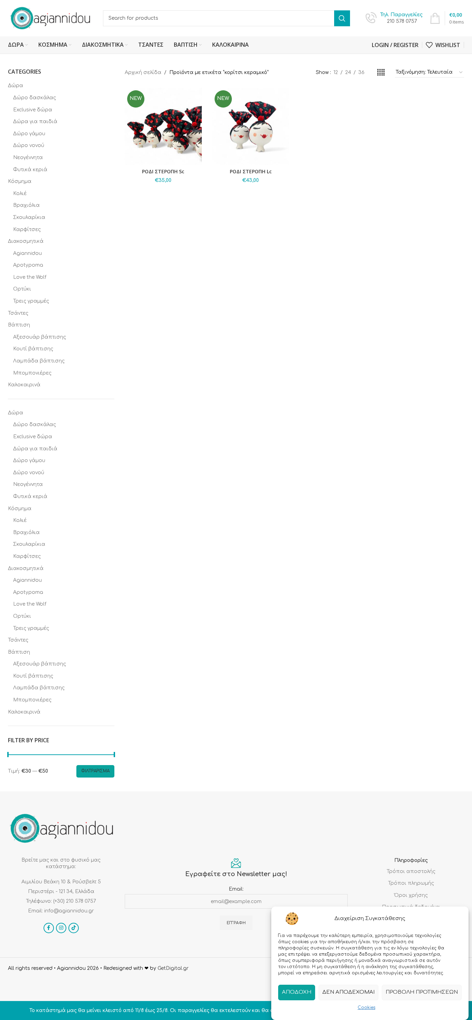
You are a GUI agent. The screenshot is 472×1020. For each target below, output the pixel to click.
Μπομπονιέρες (32, 373)
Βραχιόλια (26, 205)
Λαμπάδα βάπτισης (39, 361)
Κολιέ (20, 193)
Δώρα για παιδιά (35, 121)
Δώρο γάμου (29, 133)
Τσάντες (18, 313)
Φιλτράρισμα (95, 771)
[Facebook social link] (49, 928)
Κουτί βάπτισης (33, 348)
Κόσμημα (19, 181)
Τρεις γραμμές (31, 301)
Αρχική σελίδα (143, 72)
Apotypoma (28, 265)
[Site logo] (50, 17)
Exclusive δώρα (32, 109)
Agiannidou (27, 253)
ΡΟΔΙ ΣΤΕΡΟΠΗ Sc (163, 171)
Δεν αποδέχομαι (348, 992)
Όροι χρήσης (411, 895)
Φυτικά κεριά (30, 169)
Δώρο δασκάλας (34, 97)
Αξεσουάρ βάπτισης (39, 337)
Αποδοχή (296, 992)
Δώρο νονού (28, 145)
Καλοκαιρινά (24, 384)
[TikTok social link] (73, 928)
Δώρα (15, 85)
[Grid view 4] (381, 72)
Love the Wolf (29, 277)
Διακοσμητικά (26, 241)
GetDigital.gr (173, 968)
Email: (236, 889)
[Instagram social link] (61, 928)
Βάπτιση (19, 325)
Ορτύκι (22, 289)
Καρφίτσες (27, 229)
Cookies (366, 1007)
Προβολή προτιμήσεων (422, 992)
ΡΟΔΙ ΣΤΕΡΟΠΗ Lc (251, 171)
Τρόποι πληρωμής (411, 883)
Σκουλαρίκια (29, 217)
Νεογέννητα (28, 157)
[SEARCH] (342, 18)
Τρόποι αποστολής (411, 871)
